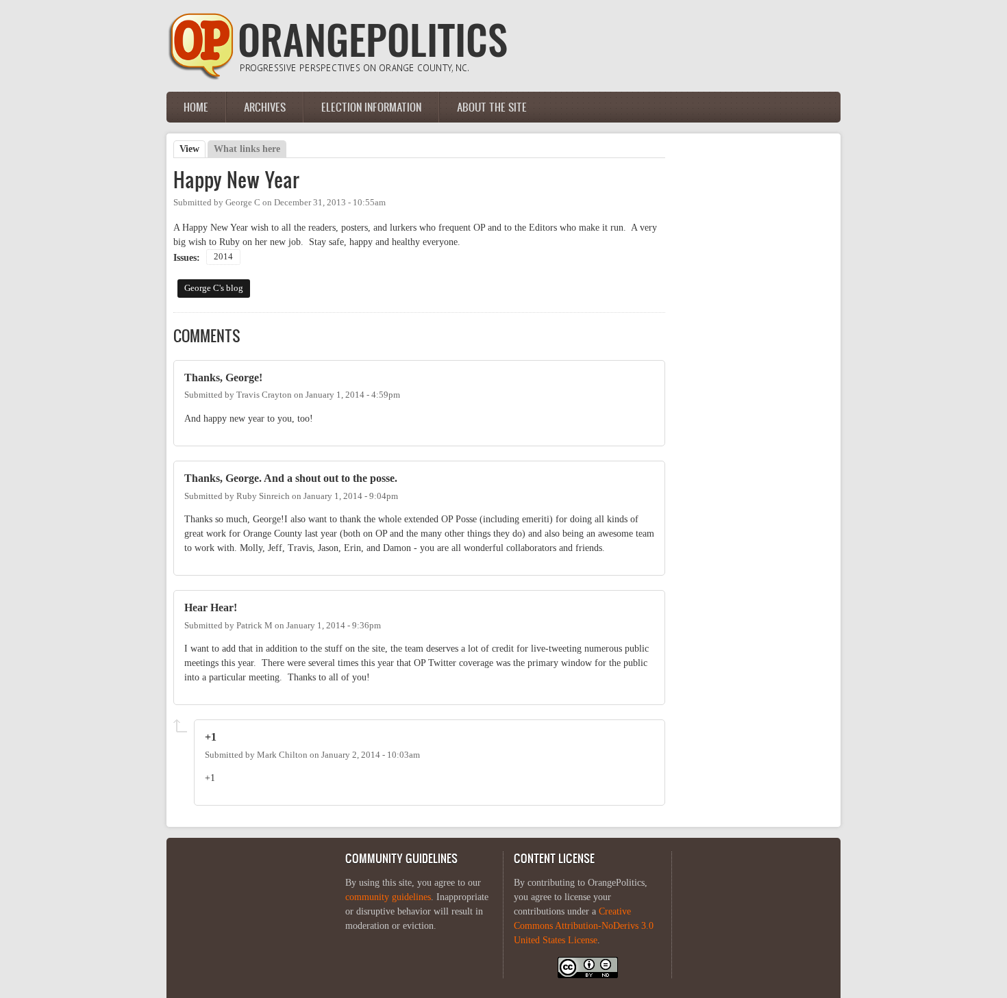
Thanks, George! (223, 377)
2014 (223, 256)
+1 (210, 736)
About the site (492, 106)
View (192, 149)
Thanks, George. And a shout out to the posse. (290, 478)
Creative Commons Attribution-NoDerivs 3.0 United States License (584, 925)
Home (196, 106)
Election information (371, 106)
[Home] (337, 77)
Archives (265, 106)
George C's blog (213, 288)
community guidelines (388, 897)
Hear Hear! (210, 607)
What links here (247, 149)
